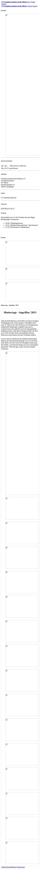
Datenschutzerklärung (9, 867)
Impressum (21, 867)
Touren (3, 4)
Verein (33, 2)
